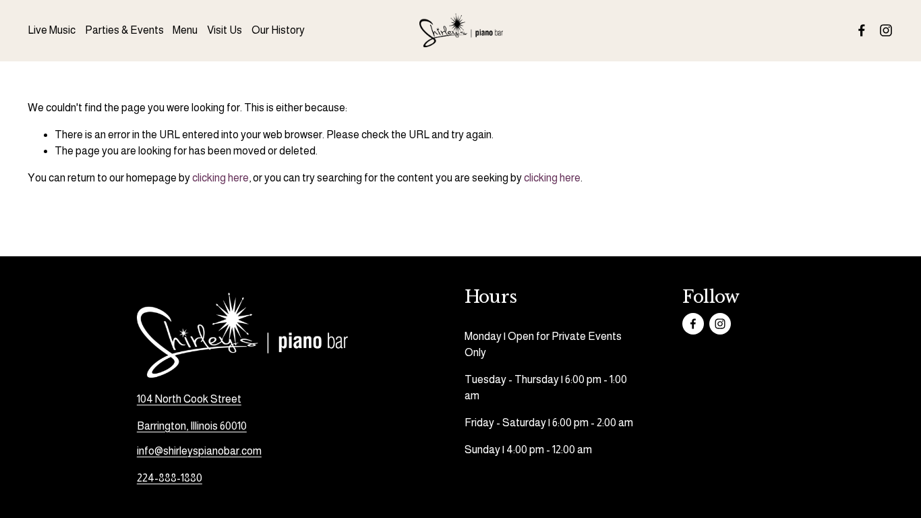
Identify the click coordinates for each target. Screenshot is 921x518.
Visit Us (224, 30)
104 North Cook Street (189, 399)
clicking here (220, 177)
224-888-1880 (169, 478)
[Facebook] (861, 30)
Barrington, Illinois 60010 (192, 426)
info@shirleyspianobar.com (199, 451)
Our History (278, 30)
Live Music (52, 30)
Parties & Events (124, 30)
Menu (185, 30)
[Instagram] (886, 30)
